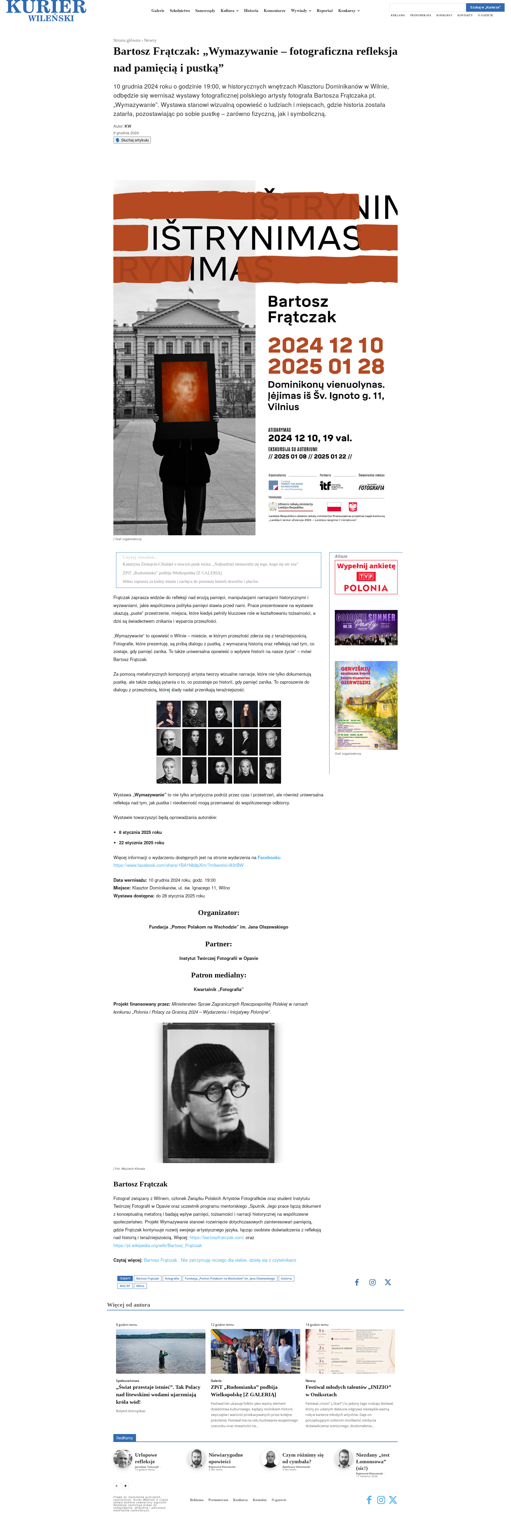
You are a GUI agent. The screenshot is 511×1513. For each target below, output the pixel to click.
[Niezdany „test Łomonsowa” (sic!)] (344, 1458)
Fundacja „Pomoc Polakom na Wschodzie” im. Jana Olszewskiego (230, 1278)
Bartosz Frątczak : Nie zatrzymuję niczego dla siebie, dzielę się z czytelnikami (220, 1260)
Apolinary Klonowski (296, 1467)
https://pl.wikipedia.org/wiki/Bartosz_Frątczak (157, 1245)
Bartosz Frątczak (147, 1278)
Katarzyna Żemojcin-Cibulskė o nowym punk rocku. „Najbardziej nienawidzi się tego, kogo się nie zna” (210, 564)
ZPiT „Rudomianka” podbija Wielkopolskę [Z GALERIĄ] (172, 573)
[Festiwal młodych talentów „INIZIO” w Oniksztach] (350, 1351)
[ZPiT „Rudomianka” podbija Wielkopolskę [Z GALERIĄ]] (255, 1351)
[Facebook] (156, 167)
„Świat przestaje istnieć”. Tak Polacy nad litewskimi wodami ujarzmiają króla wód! (158, 1394)
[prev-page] (116, 1485)
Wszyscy (131, 1426)
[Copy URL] (205, 167)
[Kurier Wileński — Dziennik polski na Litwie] (46, 10)
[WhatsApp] (181, 167)
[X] (169, 167)
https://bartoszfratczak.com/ (217, 1237)
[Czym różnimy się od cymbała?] (270, 1458)
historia (286, 1278)
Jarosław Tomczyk (147, 1467)
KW (128, 126)
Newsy (150, 40)
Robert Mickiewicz (350, 1430)
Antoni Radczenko (198, 1426)
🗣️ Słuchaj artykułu (132, 140)
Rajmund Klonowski (222, 1467)
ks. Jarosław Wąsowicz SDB (304, 1426)
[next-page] (125, 1485)
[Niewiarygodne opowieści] (196, 1458)
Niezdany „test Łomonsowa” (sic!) (373, 1461)
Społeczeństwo (127, 1381)
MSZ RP (125, 1286)
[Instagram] (372, 1283)
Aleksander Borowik (161, 1426)
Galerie (216, 1381)
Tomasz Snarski (385, 1430)
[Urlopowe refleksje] (122, 1458)
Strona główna (127, 40)
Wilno (140, 1286)
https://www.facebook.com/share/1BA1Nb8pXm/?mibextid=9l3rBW (178, 865)
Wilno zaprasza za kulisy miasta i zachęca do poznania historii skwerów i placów (190, 581)
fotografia (172, 1278)
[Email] (193, 167)
